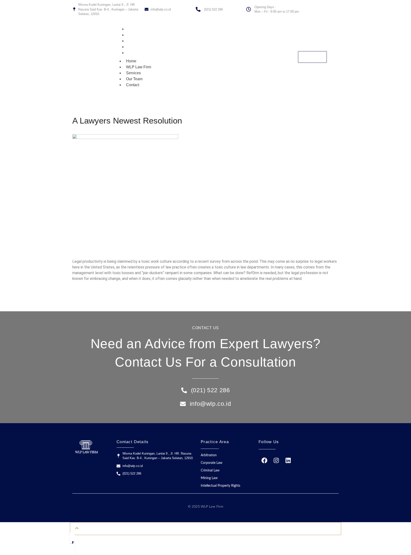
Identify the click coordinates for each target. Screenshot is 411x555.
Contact (134, 53)
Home (133, 29)
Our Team (136, 47)
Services (135, 41)
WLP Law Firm (140, 35)
